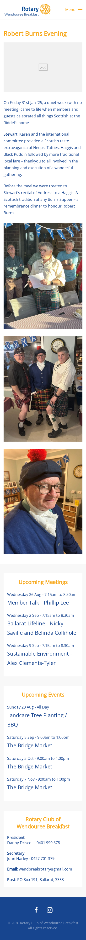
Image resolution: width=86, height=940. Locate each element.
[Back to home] (27, 9)
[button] (73, 9)
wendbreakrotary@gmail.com (45, 869)
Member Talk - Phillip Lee (38, 602)
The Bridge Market (29, 745)
